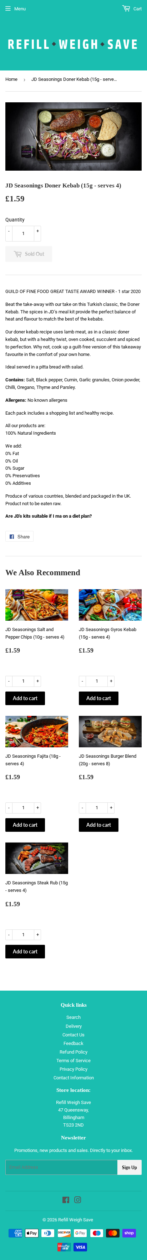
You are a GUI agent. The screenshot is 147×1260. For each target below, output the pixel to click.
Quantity (15, 220)
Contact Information (74, 1077)
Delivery (74, 1026)
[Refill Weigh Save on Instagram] (77, 1201)
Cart (137, 8)
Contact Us (73, 1034)
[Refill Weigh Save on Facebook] (66, 1201)
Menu (20, 8)
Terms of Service (73, 1060)
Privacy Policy (73, 1069)
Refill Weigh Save (75, 1219)
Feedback (73, 1043)
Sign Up (129, 1167)
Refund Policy (73, 1052)
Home (11, 79)
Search (73, 1017)
